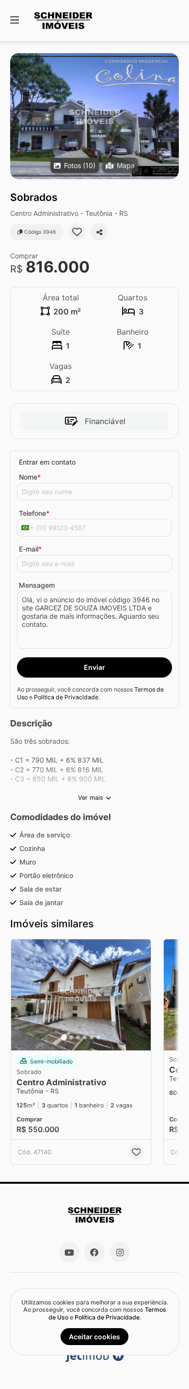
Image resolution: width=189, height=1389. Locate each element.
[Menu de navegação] (14, 20)
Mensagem (37, 585)
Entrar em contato (47, 462)
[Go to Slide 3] (78, 1037)
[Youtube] (69, 1252)
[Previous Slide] (18, 116)
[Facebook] (94, 1252)
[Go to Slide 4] (85, 1037)
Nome (30, 477)
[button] (94, 116)
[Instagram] (120, 1252)
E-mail (30, 549)
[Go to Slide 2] (71, 1037)
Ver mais (90, 797)
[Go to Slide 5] (92, 1037)
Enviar (94, 667)
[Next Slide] (171, 116)
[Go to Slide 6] (98, 1037)
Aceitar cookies (94, 1336)
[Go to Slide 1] (64, 1037)
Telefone (34, 513)
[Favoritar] (77, 232)
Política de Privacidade (66, 697)
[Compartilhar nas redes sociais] (99, 232)
